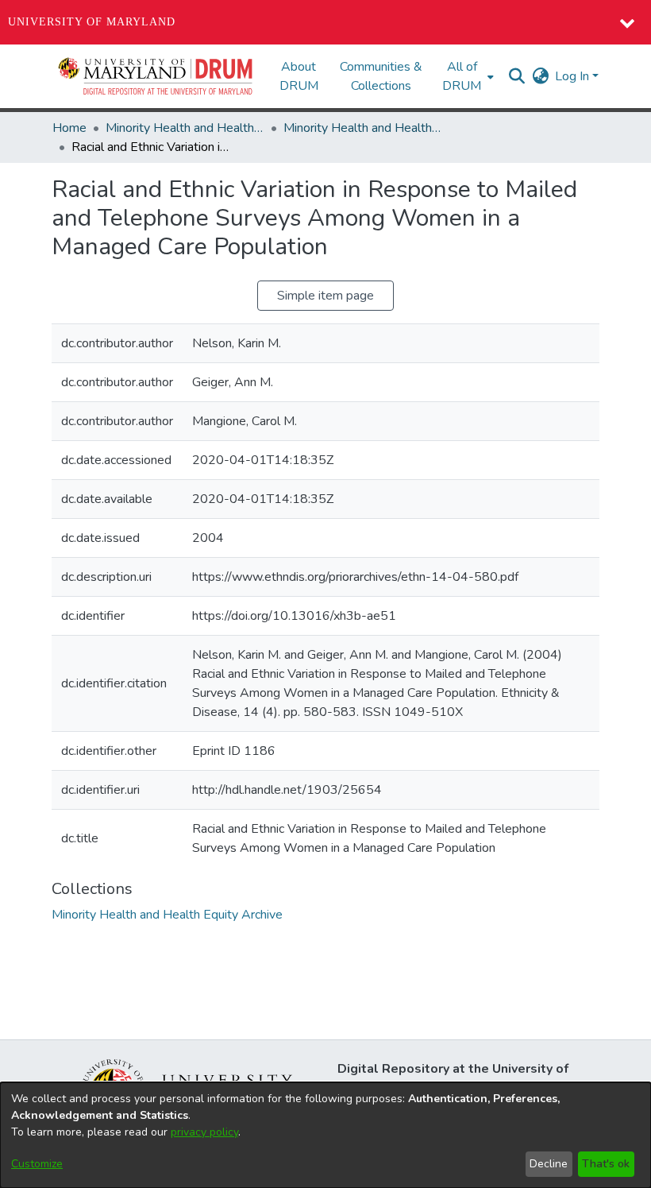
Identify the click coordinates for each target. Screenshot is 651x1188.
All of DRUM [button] (461, 76)
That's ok (606, 1163)
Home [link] (69, 128)
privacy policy (204, 1132)
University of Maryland (91, 22)
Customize (37, 1163)
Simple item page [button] (325, 295)
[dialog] (325, 1135)
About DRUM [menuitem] (298, 76)
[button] (156, 76)
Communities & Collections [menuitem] (381, 76)
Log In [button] (573, 76)
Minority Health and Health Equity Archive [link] (185, 128)
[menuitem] (466, 76)
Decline (549, 1163)
